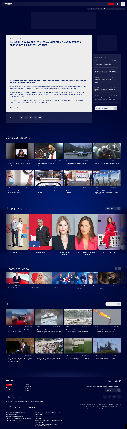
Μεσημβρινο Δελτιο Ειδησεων (86, 253)
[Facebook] (21, 118)
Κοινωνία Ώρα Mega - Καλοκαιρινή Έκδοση (85, 286)
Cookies (111, 404)
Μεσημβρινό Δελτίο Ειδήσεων (15, 285)
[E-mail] (35, 118)
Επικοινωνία (105, 406)
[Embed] (40, 118)
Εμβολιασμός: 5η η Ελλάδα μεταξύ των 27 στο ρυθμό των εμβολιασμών (19, 191)
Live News (40, 253)
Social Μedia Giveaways (102, 408)
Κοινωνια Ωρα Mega (17, 253)
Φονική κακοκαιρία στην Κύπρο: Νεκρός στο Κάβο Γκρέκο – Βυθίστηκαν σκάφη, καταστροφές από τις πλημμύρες (49, 331)
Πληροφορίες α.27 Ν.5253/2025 (92, 406)
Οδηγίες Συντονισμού (115, 406)
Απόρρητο (126, 426)
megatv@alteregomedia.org (56, 420)
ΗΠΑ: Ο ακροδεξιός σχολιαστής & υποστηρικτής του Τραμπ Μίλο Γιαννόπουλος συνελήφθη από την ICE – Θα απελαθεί (20, 360)
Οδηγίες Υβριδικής (80, 408)
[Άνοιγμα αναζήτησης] (118, 4)
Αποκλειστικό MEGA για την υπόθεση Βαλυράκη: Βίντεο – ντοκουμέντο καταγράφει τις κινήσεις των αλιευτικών (107, 192)
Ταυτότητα (118, 404)
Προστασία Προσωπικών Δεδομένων (88, 404)
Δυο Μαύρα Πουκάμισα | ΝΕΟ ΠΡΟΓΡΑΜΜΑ (107, 286)
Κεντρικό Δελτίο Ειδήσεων (37, 285)
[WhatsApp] (31, 118)
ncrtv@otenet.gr (46, 425)
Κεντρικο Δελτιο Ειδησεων (64, 253)
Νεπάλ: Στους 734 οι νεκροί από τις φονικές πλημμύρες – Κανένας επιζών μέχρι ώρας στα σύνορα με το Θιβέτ (77, 331)
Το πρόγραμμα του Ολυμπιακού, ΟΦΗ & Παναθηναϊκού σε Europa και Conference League (104, 81)
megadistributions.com (115, 408)
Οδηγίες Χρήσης (103, 404)
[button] (123, 4)
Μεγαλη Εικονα (109, 253)
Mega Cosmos (90, 408)
